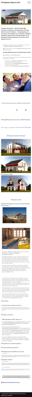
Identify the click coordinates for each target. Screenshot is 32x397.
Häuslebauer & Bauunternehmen (12, 107)
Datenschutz (4, 395)
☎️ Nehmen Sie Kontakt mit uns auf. (10, 382)
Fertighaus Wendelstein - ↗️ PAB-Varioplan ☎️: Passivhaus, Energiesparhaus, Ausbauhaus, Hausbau (15, 111)
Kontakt (10, 395)
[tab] (12, 108)
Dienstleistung (7, 115)
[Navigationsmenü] (29, 2)
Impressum (22, 393)
